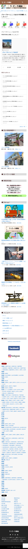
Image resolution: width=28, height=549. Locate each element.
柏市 (8, 396)
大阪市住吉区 (18, 445)
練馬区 (24, 402)
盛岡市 (6, 373)
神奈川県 (3, 407)
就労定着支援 (16, 512)
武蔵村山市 (5, 405)
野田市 (24, 396)
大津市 (6, 434)
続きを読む (19, 222)
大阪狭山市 (8, 452)
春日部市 (9, 391)
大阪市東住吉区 (6, 447)
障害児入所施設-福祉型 (18, 517)
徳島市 (6, 470)
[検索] (22, 2)
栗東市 (18, 434)
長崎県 (2, 483)
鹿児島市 (8, 490)
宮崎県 (2, 488)
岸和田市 (4, 450)
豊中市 (12, 450)
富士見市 (4, 391)
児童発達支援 (4, 514)
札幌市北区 (14, 366)
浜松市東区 (11, 425)
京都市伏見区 (14, 438)
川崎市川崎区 (15, 407)
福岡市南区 (5, 479)
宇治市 (7, 440)
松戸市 (4, 398)
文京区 (14, 400)
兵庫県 (2, 454)
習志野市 (4, 396)
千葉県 (2, 395)
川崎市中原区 (22, 407)
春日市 (22, 479)
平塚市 (11, 411)
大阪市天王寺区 (20, 441)
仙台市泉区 (21, 375)
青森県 (2, 371)
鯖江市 (6, 418)
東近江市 (22, 434)
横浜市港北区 (9, 407)
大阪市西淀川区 (20, 443)
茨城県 (2, 382)
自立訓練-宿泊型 (17, 508)
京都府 (2, 438)
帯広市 (17, 369)
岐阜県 (2, 423)
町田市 (7, 404)
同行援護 (3, 499)
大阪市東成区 (5, 445)
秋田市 (6, 377)
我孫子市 (16, 398)
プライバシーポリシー (14, 541)
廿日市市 (7, 467)
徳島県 (2, 470)
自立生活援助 (4, 507)
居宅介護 (3, 498)
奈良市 (6, 458)
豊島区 (10, 400)
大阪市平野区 (20, 447)
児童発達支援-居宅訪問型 (6, 516)
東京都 (2, 400)
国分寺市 (12, 404)
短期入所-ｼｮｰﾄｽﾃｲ (17, 503)
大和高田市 (15, 458)
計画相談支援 (16, 521)
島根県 (2, 463)
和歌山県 (3, 459)
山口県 (2, 468)
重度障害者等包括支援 (5, 501)
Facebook (12, 534)
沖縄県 (2, 492)
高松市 (6, 472)
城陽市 (4, 440)
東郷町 (11, 431)
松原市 (24, 450)
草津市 (14, 434)
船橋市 (20, 396)
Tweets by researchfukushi (14, 341)
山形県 (2, 378)
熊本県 (2, 485)
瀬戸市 (7, 431)
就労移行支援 (4, 510)
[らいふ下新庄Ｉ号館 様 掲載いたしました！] (20, 67)
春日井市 (24, 429)
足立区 (16, 402)
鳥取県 (2, 461)
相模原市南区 (12, 409)
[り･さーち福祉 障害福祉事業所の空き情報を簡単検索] (6, 2)
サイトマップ (6, 333)
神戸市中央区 (8, 454)
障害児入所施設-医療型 (6, 519)
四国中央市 (7, 474)
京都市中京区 (8, 438)
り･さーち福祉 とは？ (8, 318)
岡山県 (2, 465)
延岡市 (6, 488)
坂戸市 (18, 389)
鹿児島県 (3, 490)
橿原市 (10, 458)
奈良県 (2, 458)
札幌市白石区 (16, 368)
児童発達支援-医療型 (18, 514)
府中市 (4, 404)
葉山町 (24, 411)
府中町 (11, 467)
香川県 (2, 472)
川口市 (15, 389)
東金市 (16, 396)
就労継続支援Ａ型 (17, 510)
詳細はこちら (18, 149)
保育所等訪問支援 (5, 517)
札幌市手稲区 (23, 368)
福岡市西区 (19, 477)
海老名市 (19, 411)
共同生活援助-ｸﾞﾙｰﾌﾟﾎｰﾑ (19, 505)
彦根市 (10, 434)
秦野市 (4, 411)
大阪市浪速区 (5, 443)
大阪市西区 (11, 449)
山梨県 (2, 420)
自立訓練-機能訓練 (18, 507)
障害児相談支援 (4, 523)
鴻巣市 (22, 389)
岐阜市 (6, 423)
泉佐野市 (18, 452)
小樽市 (20, 369)
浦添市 (6, 492)
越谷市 (13, 391)
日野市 (21, 404)
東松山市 (4, 393)
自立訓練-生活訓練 (5, 508)
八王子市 (17, 404)
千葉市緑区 (21, 395)
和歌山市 (8, 459)
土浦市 (10, 382)
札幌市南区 (10, 368)
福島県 (2, 380)
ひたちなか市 (23, 382)
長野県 (2, 422)
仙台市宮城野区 (15, 375)
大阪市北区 (7, 441)
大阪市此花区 (13, 441)
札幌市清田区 (5, 369)
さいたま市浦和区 (8, 389)
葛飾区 (20, 402)
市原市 (11, 398)
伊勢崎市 (11, 387)
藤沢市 (18, 409)
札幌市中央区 (8, 366)
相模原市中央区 (6, 409)
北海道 (2, 366)
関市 (10, 423)
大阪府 (2, 441)
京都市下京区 (21, 438)
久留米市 (18, 479)
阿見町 (6, 382)
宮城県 (2, 375)
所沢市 (21, 391)
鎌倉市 (15, 411)
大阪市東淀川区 (12, 443)
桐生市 (6, 387)
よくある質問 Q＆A (7, 328)
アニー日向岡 (5, 166)
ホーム (4, 315)
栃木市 (6, 386)
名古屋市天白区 (23, 427)
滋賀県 (2, 434)
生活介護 (3, 503)
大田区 (18, 400)
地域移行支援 (16, 519)
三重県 (2, 432)
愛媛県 (2, 474)
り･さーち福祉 (10, 547)
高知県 (2, 476)
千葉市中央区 (8, 395)
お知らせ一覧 (22, 126)
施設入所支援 (4, 505)
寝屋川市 (14, 452)
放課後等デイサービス (18, 516)
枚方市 (16, 450)
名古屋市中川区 (16, 427)
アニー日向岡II (5, 147)
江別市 (24, 369)
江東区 (22, 400)
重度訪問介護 (16, 498)
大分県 (2, 486)
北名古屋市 (19, 429)
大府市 (4, 431)
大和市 (21, 409)
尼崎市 (4, 456)
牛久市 (4, 384)
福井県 (2, 418)
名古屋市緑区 (12, 429)
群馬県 (2, 387)
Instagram (15, 534)
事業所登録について (7, 323)
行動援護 (16, 499)
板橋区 (4, 402)
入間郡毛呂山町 (10, 393)
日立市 (18, 382)
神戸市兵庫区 (14, 454)
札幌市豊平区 (11, 369)
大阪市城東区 (11, 445)
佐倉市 (24, 398)
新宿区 (7, 402)
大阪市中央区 (5, 449)
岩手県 (2, 373)
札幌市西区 (5, 368)
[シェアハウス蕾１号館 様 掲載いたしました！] (7, 67)
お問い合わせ (6, 330)
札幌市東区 (19, 366)
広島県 (2, 467)
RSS (17, 534)
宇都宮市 (15, 386)
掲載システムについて (8, 320)
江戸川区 (12, 402)
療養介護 (16, 501)
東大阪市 (21, 449)
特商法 (22, 541)
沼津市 (6, 425)
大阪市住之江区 (13, 447)
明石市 (7, 456)
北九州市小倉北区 (11, 479)
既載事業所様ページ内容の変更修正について (13, 325)
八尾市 (20, 450)
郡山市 (6, 380)
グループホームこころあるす (10, 52)
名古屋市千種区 (6, 429)
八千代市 (12, 396)
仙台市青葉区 (8, 375)
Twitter (10, 534)
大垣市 (13, 423)
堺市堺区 (16, 449)
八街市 (7, 398)
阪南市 (4, 452)
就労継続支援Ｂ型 (5, 512)
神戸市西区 (20, 454)
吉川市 (17, 391)
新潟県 (2, 413)
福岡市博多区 (8, 477)
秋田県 (2, 377)
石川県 (2, 416)
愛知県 (2, 427)
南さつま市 (13, 490)
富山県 (2, 414)
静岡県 (2, 425)
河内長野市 (23, 452)
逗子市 (7, 411)
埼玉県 (2, 389)
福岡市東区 (14, 477)
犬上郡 (4, 436)
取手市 (14, 382)
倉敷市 (6, 465)
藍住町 (10, 470)
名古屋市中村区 (8, 427)
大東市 (8, 450)
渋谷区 (6, 400)
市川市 (20, 398)
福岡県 (2, 477)
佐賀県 (2, 481)
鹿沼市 (10, 386)
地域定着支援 (4, 521)
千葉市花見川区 (15, 395)
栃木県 (2, 386)
